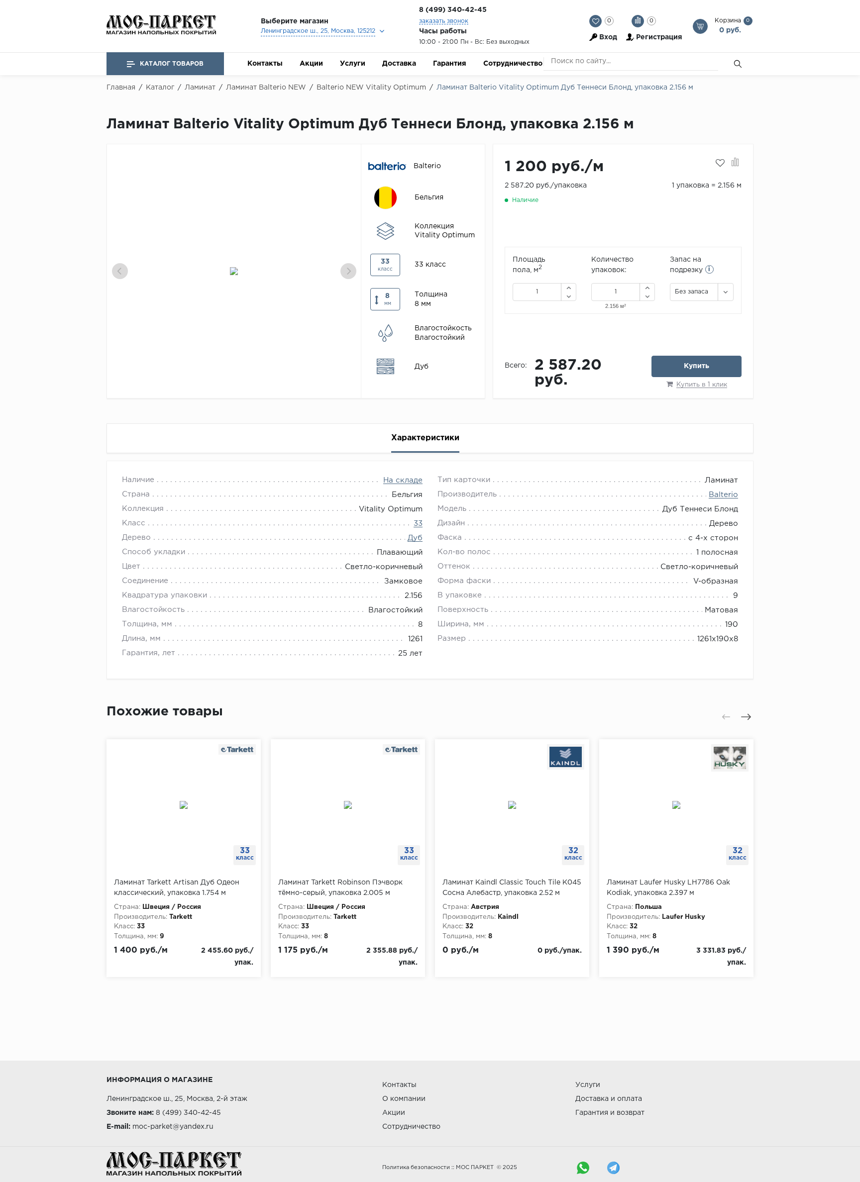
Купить (696, 366)
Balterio (723, 495)
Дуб (415, 538)
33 (418, 523)
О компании (404, 1099)
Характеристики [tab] (425, 438)
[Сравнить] (735, 163)
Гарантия (449, 64)
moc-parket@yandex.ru (173, 1127)
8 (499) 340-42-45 (453, 10)
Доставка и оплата (608, 1099)
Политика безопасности (416, 1167)
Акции (311, 64)
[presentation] (120, 271)
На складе (403, 480)
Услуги (352, 64)
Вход (608, 37)
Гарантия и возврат (610, 1113)
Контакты (265, 64)
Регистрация (659, 37)
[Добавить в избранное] (720, 163)
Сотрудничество (512, 64)
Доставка (399, 64)
